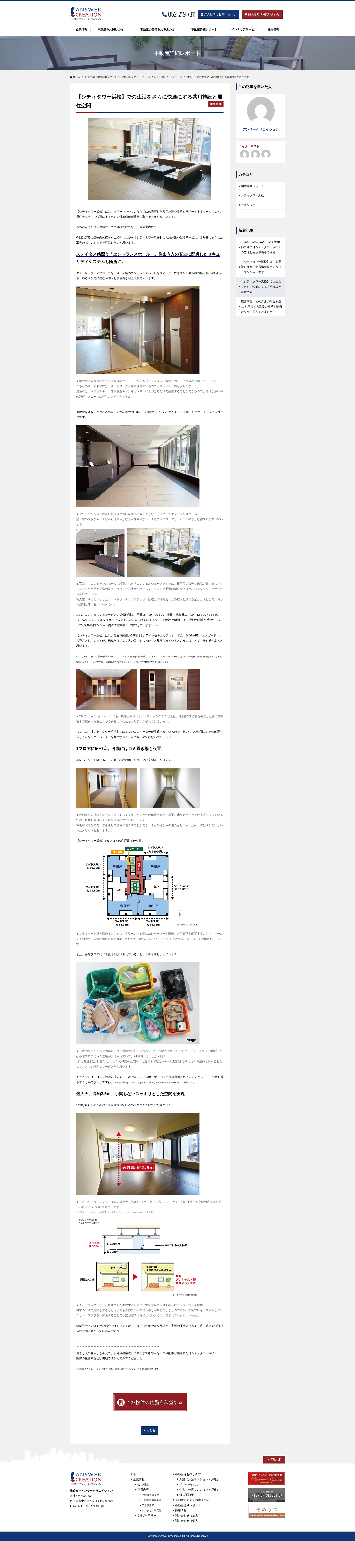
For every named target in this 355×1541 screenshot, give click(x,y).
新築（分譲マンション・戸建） (199, 1479)
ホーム (77, 76)
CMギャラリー (146, 1515)
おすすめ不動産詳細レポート (101, 76)
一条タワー (248, 204)
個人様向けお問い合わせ (263, 14)
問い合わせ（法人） (188, 1515)
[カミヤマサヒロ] (255, 154)
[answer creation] (265, 154)
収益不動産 (186, 1494)
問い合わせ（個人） (188, 1520)
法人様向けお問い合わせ (219, 14)
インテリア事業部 (151, 1510)
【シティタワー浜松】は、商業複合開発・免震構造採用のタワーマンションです (261, 267)
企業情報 (81, 29)
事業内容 (143, 1489)
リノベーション (189, 1484)
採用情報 (273, 29)
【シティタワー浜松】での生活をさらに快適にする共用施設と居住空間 (261, 286)
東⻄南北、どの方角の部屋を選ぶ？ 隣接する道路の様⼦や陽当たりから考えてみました (261, 306)
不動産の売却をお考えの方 (157, 29)
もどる (151, 1430)
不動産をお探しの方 (110, 29)
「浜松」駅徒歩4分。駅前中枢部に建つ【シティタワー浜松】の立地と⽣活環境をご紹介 (261, 247)
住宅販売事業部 (150, 1495)
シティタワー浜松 (156, 76)
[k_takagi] (244, 154)
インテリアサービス (244, 29)
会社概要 (143, 1484)
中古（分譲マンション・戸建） (199, 1489)
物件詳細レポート (131, 76)
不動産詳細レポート (204, 29)
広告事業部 (148, 1505)
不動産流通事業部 (151, 1500)
